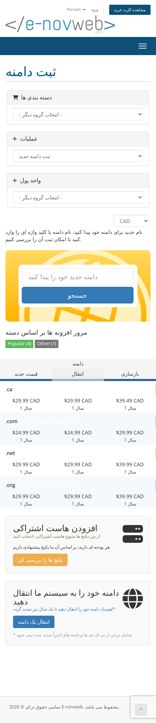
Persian (74, 9)
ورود (94, 9)
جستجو (77, 295)
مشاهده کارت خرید (130, 9)
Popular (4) (19, 343)
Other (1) (46, 343)
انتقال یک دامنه (34, 621)
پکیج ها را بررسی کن (40, 559)
